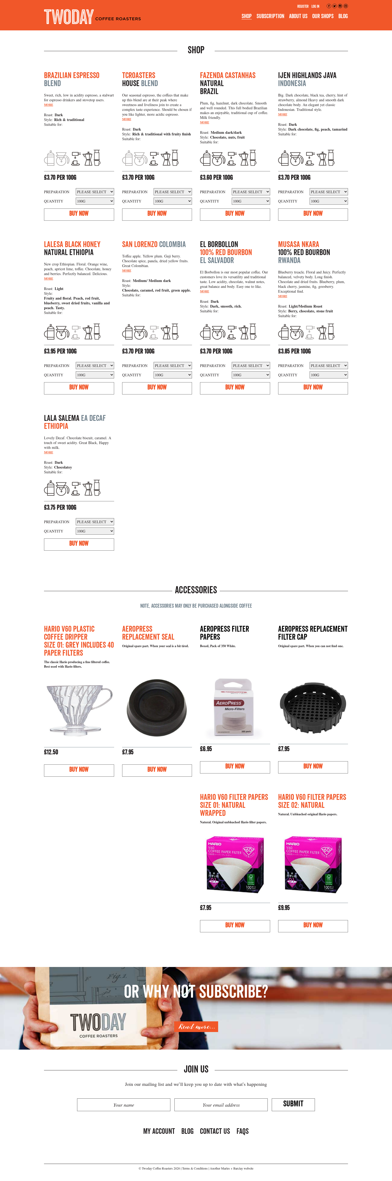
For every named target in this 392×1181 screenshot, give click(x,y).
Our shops (323, 16)
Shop (247, 16)
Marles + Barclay (232, 1168)
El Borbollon (226, 252)
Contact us (215, 1131)
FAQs (243, 1131)
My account (159, 1131)
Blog (343, 16)
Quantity (53, 201)
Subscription (270, 16)
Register (303, 6)
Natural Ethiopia (72, 248)
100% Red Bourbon (304, 252)
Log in (315, 6)
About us (298, 16)
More (48, 105)
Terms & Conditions (195, 1168)
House (140, 79)
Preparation (56, 191)
